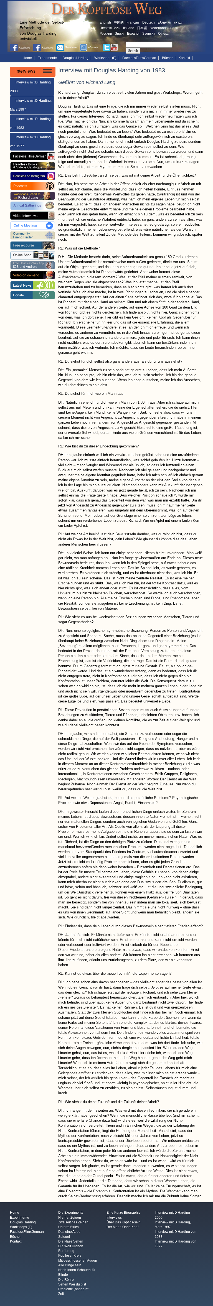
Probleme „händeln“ (73, 1289)
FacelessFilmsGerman (139, 58)
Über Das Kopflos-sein (123, 1222)
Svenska (148, 33)
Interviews (114, 1218)
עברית (178, 22)
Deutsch (148, 22)
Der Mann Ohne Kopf (122, 1227)
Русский (106, 33)
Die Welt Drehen (70, 1246)
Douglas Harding (75, 58)
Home (27, 58)
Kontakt (184, 58)
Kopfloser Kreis (69, 1256)
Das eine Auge (69, 1232)
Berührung (66, 1251)
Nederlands (159, 28)
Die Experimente (70, 1213)
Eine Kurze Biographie (123, 1213)
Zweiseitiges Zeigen (73, 1222)
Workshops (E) (105, 58)
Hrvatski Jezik (110, 28)
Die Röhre (66, 1280)
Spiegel (64, 1237)
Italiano (128, 28)
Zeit (61, 1294)
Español (133, 33)
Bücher (167, 58)
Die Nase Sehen (70, 1241)
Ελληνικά (164, 22)
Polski (174, 28)
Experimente (47, 58)
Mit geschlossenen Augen (77, 1260)
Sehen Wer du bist (72, 1284)
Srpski (119, 33)
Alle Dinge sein (69, 1265)
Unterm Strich (68, 1227)
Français (133, 22)
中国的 (119, 22)
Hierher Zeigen (69, 1218)
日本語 (142, 28)
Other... (163, 33)
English (105, 22)
